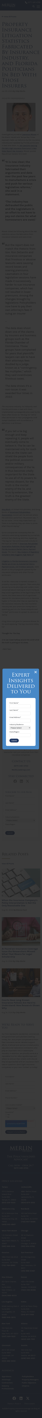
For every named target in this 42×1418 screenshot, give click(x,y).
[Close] (35, 672)
